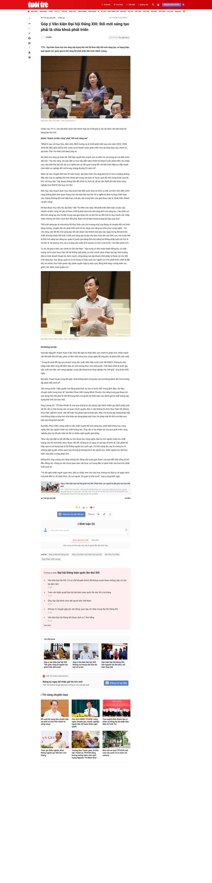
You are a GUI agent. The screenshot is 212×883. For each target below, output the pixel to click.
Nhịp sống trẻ (113, 11)
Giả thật (170, 11)
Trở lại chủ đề (49, 18)
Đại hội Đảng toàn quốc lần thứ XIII (78, 572)
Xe (98, 11)
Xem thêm (47, 625)
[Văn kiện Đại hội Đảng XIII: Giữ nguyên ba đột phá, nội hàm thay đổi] (114, 651)
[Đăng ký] (116, 683)
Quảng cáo (144, 5)
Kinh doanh (82, 11)
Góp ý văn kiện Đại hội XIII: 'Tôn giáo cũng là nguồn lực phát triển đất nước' (56, 664)
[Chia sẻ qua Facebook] (98, 514)
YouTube (119, 5)
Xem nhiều (43, 11)
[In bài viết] (29, 57)
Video (51, 11)
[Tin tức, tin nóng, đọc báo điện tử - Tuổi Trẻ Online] (37, 4)
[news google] (119, 37)
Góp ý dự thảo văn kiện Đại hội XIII (87, 554)
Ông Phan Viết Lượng (51, 559)
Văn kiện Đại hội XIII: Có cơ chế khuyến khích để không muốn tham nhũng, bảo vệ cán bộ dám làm (87, 582)
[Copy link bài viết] (104, 514)
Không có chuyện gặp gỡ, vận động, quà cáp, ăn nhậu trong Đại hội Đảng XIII (83, 609)
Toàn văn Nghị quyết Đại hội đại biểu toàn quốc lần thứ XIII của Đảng (79, 592)
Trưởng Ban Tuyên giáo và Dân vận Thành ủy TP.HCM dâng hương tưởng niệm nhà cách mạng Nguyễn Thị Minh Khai (85, 754)
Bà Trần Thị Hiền (112, 554)
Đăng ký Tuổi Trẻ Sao (171, 5)
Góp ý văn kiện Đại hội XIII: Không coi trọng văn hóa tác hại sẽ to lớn (85, 664)
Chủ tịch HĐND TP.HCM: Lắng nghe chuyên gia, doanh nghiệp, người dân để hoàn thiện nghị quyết (85, 723)
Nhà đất (154, 11)
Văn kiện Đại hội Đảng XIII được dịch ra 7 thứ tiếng (71, 617)
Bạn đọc (178, 11)
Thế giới (64, 11)
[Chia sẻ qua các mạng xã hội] (110, 514)
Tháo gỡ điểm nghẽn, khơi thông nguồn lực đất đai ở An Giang (53, 752)
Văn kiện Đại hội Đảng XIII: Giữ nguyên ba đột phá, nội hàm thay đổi (113, 664)
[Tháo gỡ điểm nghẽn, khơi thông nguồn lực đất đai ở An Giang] (55, 739)
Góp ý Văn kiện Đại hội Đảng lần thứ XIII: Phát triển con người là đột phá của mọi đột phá (95, 484)
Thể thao (137, 11)
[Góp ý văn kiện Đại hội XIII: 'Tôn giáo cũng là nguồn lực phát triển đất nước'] (57, 651)
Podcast (107, 5)
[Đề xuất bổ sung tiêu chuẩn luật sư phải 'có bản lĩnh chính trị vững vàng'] (55, 708)
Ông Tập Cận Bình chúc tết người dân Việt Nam (69, 601)
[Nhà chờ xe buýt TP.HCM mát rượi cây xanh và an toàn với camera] (116, 739)
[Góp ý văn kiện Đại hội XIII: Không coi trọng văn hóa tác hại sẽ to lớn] (86, 651)
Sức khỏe (162, 11)
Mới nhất (34, 11)
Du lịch (103, 11)
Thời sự (57, 11)
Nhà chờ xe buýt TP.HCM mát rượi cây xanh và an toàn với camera (115, 752)
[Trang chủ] (28, 11)
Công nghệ (92, 11)
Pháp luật (72, 11)
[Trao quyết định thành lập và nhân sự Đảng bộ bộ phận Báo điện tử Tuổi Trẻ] (116, 708)
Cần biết (132, 5)
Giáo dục (146, 11)
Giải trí (130, 11)
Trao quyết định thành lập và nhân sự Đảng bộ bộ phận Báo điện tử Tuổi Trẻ (116, 721)
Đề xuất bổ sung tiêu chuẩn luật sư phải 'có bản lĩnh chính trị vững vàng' (55, 721)
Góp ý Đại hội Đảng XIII (59, 554)
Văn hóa (123, 11)
